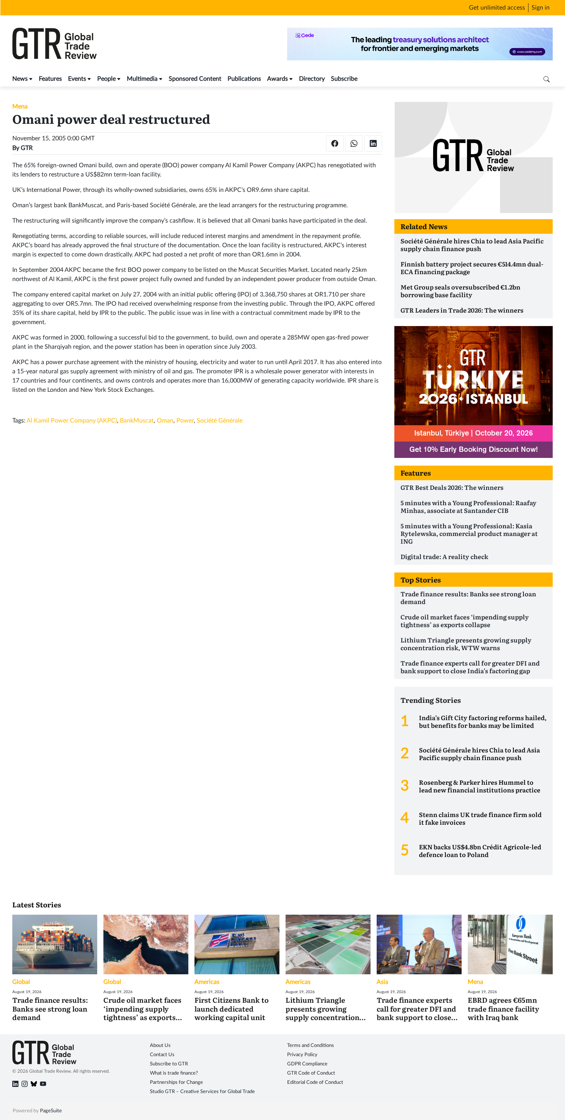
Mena (20, 106)
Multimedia (142, 79)
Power (185, 421)
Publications (244, 79)
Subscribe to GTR (169, 1064)
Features (50, 79)
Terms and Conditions (310, 1045)
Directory (312, 79)
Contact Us (162, 1054)
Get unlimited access (497, 8)
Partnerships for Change (176, 1082)
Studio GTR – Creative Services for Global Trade (202, 1091)
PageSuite (51, 1110)
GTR (27, 148)
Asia (382, 982)
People (106, 79)
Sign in (541, 8)
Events (77, 79)
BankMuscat (137, 421)
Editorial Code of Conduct (315, 1082)
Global (21, 982)
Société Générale (220, 421)
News (20, 79)
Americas (206, 982)
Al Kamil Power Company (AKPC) (72, 421)
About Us (160, 1045)
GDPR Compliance (307, 1064)
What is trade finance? (174, 1073)
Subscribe (344, 79)
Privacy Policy (302, 1054)
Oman (165, 421)
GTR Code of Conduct (311, 1073)
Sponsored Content (195, 79)
